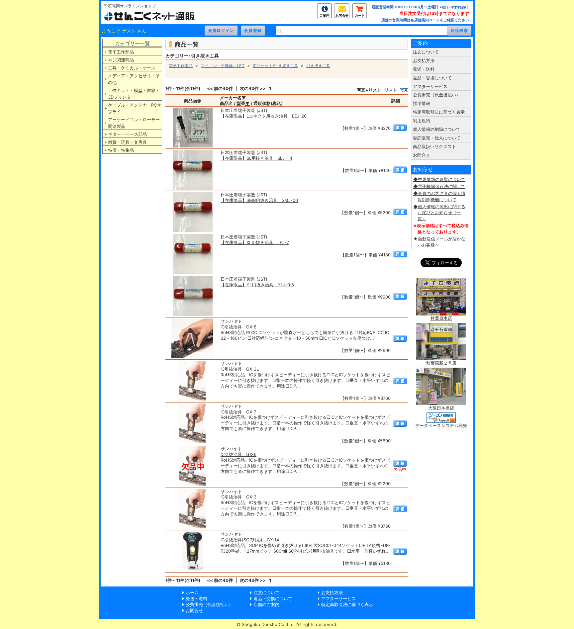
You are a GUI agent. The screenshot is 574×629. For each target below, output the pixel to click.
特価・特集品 (121, 150)
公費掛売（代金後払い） (436, 94)
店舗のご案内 (266, 604)
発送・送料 (423, 69)
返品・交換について (432, 77)
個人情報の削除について (436, 129)
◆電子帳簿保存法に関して (439, 186)
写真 (404, 89)
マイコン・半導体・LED (222, 65)
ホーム (192, 592)
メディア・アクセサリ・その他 (134, 79)
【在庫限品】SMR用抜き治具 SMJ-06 (259, 200)
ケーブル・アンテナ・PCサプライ (134, 108)
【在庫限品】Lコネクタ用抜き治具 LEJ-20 (264, 116)
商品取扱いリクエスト (434, 146)
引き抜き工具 (318, 65)
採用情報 (421, 103)
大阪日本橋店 (441, 407)
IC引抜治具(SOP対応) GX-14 (250, 539)
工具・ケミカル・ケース (131, 67)
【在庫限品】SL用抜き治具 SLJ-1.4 (256, 158)
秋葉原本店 (441, 318)
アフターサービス (430, 86)
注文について (426, 51)
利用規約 (421, 120)
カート (360, 15)
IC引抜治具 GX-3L (240, 369)
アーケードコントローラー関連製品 (134, 123)
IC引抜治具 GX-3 (238, 496)
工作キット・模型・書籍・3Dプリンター (134, 94)
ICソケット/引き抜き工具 (275, 65)
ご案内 (325, 15)
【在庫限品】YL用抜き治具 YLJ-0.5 (257, 284)
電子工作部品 (121, 51)
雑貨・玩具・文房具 (127, 142)
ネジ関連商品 (121, 59)
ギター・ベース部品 (127, 134)
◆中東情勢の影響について (439, 179)
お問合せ (342, 15)
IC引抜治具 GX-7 (238, 411)
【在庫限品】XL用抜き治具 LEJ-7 (255, 242)
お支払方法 (423, 60)
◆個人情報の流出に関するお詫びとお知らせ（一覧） (439, 212)
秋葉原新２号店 (441, 363)
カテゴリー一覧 (132, 43)
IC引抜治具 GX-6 (238, 454)
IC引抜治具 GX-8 (238, 326)
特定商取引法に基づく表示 (439, 112)
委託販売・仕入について (436, 137)
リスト (391, 89)
